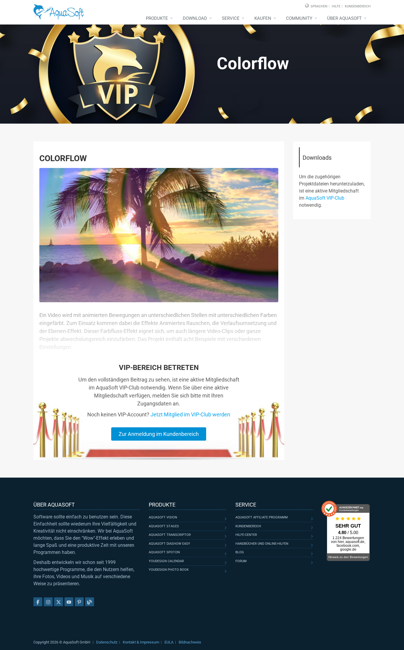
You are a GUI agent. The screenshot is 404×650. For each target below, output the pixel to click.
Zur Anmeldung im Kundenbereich (159, 434)
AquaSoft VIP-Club (325, 198)
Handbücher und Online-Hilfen (261, 544)
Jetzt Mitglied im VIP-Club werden (190, 414)
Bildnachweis (190, 642)
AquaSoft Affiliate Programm (261, 517)
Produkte (157, 18)
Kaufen (262, 18)
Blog (239, 552)
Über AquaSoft (344, 18)
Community (299, 18)
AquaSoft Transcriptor (170, 535)
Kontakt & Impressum (141, 642)
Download (195, 18)
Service (231, 18)
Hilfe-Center (246, 535)
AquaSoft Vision (163, 517)
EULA (168, 642)
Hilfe (336, 6)
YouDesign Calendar (166, 561)
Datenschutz (106, 642)
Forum (241, 561)
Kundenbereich (358, 6)
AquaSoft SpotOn (164, 552)
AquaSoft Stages (164, 526)
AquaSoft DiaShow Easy (169, 544)
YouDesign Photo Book (169, 570)
